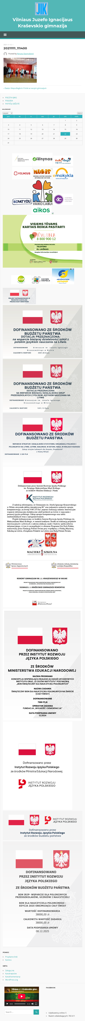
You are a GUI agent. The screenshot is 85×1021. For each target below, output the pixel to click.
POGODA (9, 100)
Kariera (8, 960)
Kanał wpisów (11, 973)
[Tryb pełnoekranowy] (36, 1004)
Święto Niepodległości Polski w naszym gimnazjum (25, 88)
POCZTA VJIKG (11, 97)
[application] (21, 996)
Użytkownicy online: (57, 1013)
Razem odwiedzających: (59, 1016)
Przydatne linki (11, 957)
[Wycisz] (32, 1004)
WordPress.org (11, 980)
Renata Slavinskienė (25, 53)
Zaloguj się (9, 970)
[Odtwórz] (7, 1004)
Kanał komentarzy (12, 976)
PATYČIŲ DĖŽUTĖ (12, 104)
